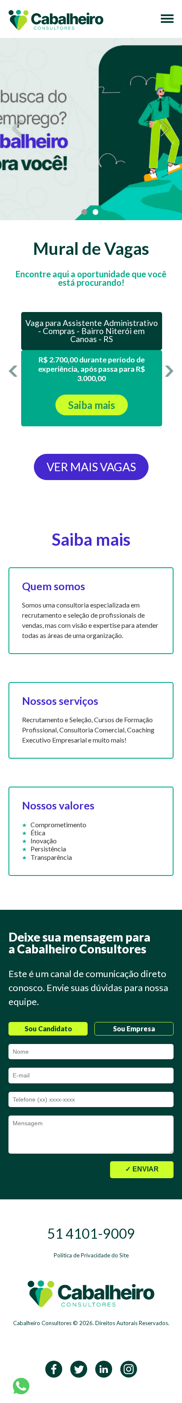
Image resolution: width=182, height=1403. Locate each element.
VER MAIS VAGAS (91, 467)
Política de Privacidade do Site (91, 1255)
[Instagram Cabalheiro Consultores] (129, 1368)
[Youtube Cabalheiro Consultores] (104, 1368)
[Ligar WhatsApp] (21, 1385)
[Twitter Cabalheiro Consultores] (79, 1368)
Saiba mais (91, 405)
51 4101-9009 (91, 1233)
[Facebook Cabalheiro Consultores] (54, 1368)
